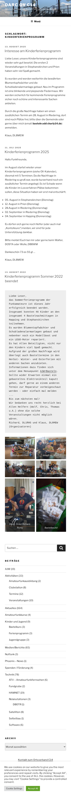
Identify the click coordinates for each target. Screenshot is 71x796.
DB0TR (17, 704)
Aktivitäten (11, 575)
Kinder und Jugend (16, 621)
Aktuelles (10, 608)
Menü (37, 21)
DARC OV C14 (20, 4)
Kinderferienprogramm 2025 (27, 152)
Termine (14, 593)
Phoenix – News (14, 661)
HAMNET (14, 692)
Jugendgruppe (17, 639)
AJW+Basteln (48, 371)
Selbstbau (15, 718)
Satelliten (14, 712)
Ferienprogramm (19, 633)
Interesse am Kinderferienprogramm (33, 51)
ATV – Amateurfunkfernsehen (26, 679)
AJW (7, 569)
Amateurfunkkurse (16, 614)
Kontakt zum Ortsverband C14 (35, 759)
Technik (9, 674)
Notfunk (10, 654)
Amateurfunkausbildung (23, 581)
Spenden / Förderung (17, 667)
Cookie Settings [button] (14, 788)
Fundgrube (15, 686)
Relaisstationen (18, 699)
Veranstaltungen (19, 600)
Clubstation (16, 587)
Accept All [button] (33, 788)
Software (14, 724)
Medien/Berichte (15, 647)
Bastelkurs (15, 626)
